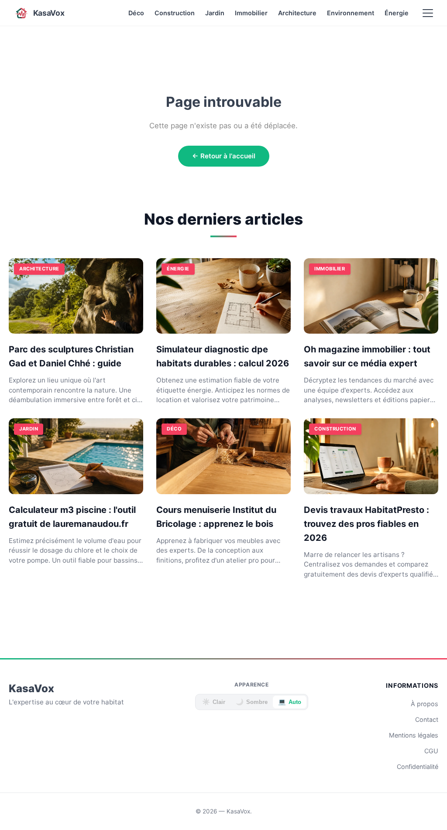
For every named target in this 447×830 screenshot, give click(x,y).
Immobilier (251, 13)
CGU (431, 751)
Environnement (350, 13)
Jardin (214, 13)
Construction (175, 13)
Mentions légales (413, 735)
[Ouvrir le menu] (428, 13)
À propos (424, 703)
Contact (426, 719)
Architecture (297, 13)
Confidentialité (417, 766)
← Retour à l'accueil (223, 156)
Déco (136, 13)
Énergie (397, 13)
